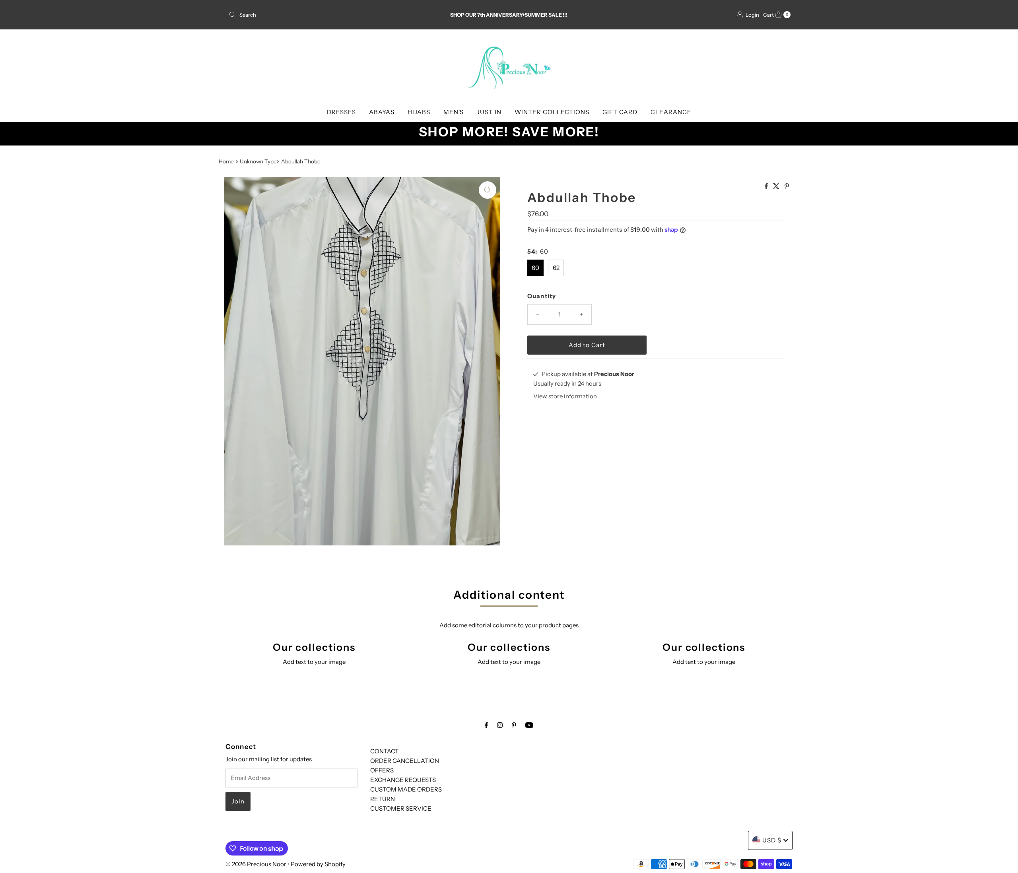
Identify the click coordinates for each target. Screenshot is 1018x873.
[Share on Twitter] (777, 186)
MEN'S (453, 112)
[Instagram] (500, 725)
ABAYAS (381, 112)
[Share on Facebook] (767, 186)
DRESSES (341, 112)
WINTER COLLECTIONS (552, 112)
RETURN (382, 799)
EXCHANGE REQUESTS (403, 780)
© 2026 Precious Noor (255, 864)
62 (556, 268)
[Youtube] (529, 725)
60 (535, 268)
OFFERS (382, 770)
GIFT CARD (619, 112)
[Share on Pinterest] (787, 186)
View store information (565, 396)
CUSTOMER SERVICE (400, 808)
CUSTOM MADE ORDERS (406, 789)
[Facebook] (486, 725)
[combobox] (317, 15)
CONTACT (384, 751)
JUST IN (489, 112)
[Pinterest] (514, 725)
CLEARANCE (671, 112)
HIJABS (419, 112)
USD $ (771, 840)
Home (226, 161)
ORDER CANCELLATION (404, 760)
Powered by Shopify (318, 864)
